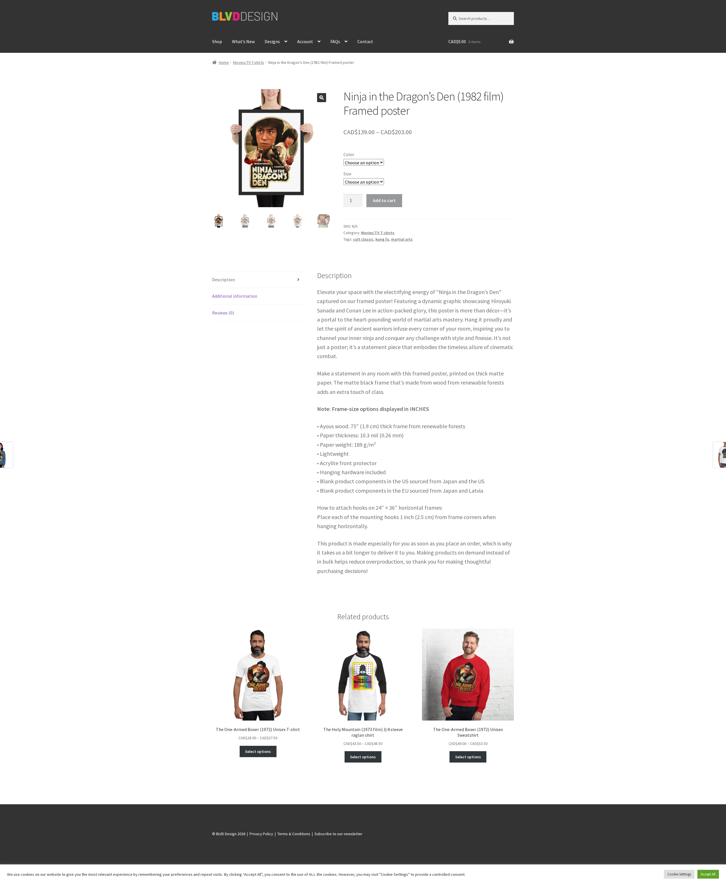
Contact (365, 41)
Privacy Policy (261, 833)
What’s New (243, 41)
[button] (321, 97)
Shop (217, 41)
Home (224, 62)
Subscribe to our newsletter (338, 833)
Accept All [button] (708, 874)
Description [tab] (223, 279)
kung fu (382, 239)
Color (348, 154)
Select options (258, 751)
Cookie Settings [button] (679, 874)
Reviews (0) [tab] (223, 313)
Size (347, 174)
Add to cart (384, 200)
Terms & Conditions (293, 833)
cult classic (363, 239)
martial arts (402, 239)
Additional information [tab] (234, 296)
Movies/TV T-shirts (248, 62)
